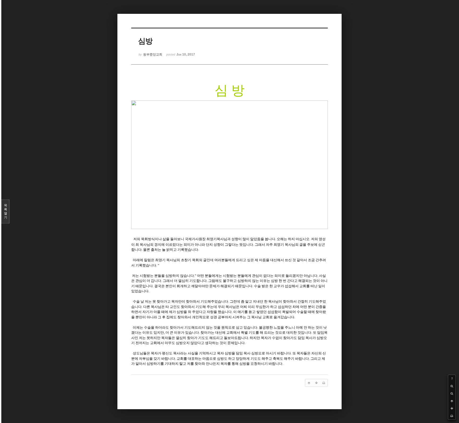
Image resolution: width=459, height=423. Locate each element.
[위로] (452, 401)
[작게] (452, 393)
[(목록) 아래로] (452, 408)
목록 (5, 211)
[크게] (452, 386)
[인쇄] (452, 416)
